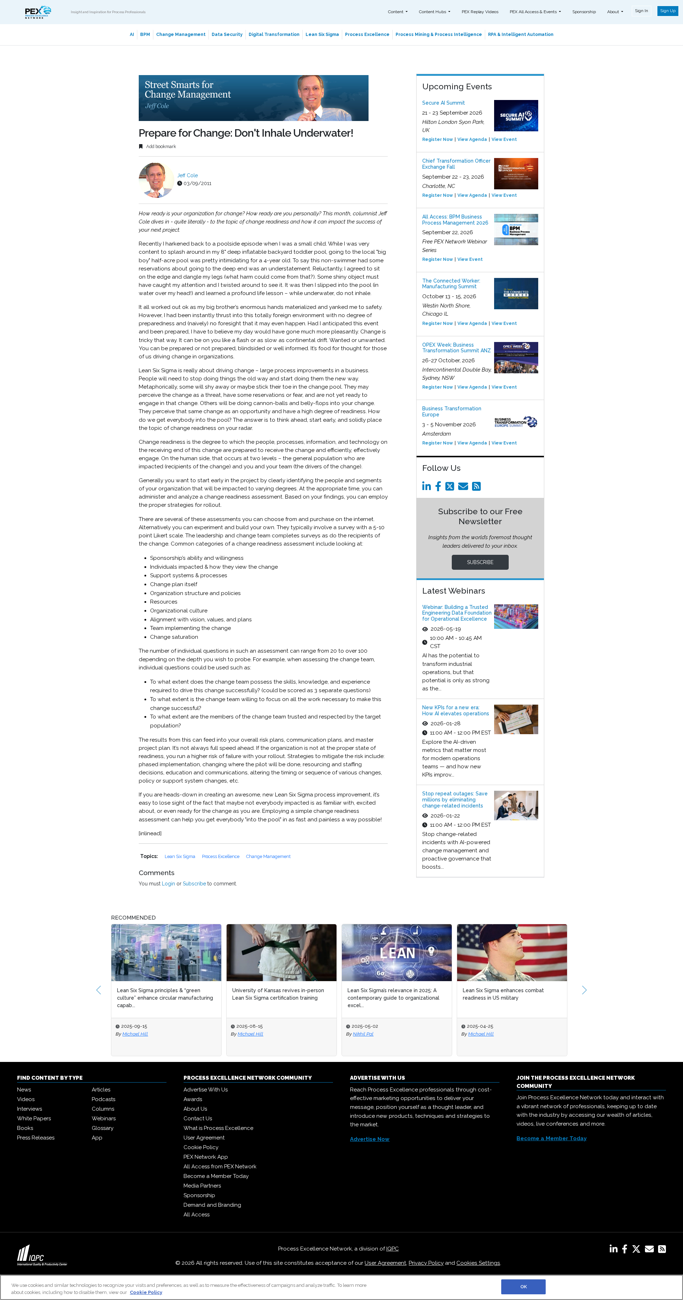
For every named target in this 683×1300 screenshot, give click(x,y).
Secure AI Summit (443, 103)
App (97, 1138)
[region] (341, 1287)
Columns (103, 1109)
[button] (98, 990)
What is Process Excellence (218, 1128)
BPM (145, 34)
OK (523, 1286)
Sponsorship (584, 11)
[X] (638, 1250)
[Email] (464, 488)
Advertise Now (370, 1139)
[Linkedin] (428, 488)
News (24, 1089)
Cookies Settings (478, 1263)
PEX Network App (206, 1157)
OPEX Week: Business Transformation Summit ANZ (456, 348)
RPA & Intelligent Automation (521, 34)
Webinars (104, 1118)
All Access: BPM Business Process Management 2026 (455, 220)
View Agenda (472, 139)
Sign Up (668, 10)
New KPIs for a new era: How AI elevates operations (455, 710)
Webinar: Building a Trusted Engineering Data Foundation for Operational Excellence (457, 613)
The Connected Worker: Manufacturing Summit (451, 284)
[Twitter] (451, 488)
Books (25, 1128)
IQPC (392, 1249)
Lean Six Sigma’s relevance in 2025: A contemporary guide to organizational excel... (278, 998)
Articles (101, 1089)
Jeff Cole (187, 175)
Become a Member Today (216, 1176)
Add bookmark (160, 146)
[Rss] (477, 488)
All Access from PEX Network (220, 1166)
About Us (195, 1109)
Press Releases (35, 1138)
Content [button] (396, 11)
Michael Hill (135, 1034)
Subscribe (194, 883)
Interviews (29, 1109)
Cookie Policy (201, 1147)
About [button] (613, 11)
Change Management (181, 34)
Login (168, 883)
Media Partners (202, 1186)
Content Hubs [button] (433, 11)
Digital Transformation (274, 34)
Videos (26, 1099)
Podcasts (103, 1099)
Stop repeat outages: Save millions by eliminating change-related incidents (455, 800)
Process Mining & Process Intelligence (439, 34)
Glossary (102, 1128)
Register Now (437, 139)
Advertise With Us (206, 1089)
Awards (193, 1099)
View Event (504, 139)
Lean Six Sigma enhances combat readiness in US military (388, 994)
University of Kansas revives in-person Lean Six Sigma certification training (163, 994)
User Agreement (204, 1138)
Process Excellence (367, 34)
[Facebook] (439, 488)
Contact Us (198, 1118)
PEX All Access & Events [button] (534, 11)
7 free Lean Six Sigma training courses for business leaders (508, 994)
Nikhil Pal (248, 1034)
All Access (197, 1214)
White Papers (34, 1118)
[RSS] (662, 1250)
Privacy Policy (426, 1263)
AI (132, 34)
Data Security (227, 34)
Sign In (641, 10)
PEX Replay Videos (480, 11)
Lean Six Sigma (322, 34)
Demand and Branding (212, 1205)
